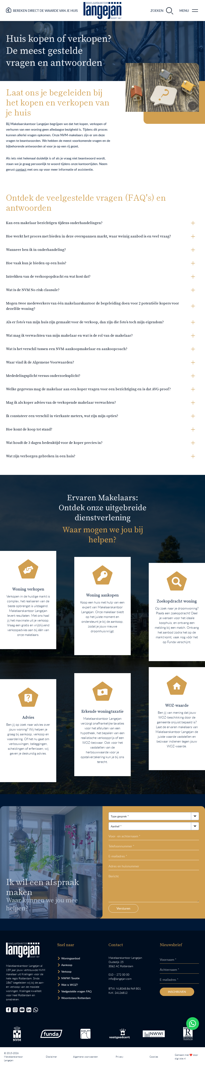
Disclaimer (51, 1056)
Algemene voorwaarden (85, 1056)
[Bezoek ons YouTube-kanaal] (22, 1009)
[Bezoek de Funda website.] (51, 1034)
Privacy (119, 1056)
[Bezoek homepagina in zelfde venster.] (22, 950)
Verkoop (66, 971)
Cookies (154, 1056)
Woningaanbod (70, 958)
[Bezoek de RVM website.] (85, 1034)
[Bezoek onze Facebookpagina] (8, 1009)
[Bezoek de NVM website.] (17, 1033)
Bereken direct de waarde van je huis (45, 10)
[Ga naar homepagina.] (102, 10)
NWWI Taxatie (70, 978)
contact (21, 169)
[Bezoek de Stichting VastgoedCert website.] (119, 1034)
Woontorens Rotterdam (76, 998)
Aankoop (66, 965)
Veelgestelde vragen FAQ (76, 991)
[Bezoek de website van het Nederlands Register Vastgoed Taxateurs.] (188, 1033)
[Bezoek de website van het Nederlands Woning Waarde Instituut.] (154, 1034)
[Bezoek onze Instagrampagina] (15, 1009)
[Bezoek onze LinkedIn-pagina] (28, 1009)
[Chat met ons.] (35, 1009)
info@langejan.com (120, 979)
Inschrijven (177, 992)
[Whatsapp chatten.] (192, 1023)
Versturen (123, 908)
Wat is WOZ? (69, 985)
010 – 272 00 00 (119, 974)
